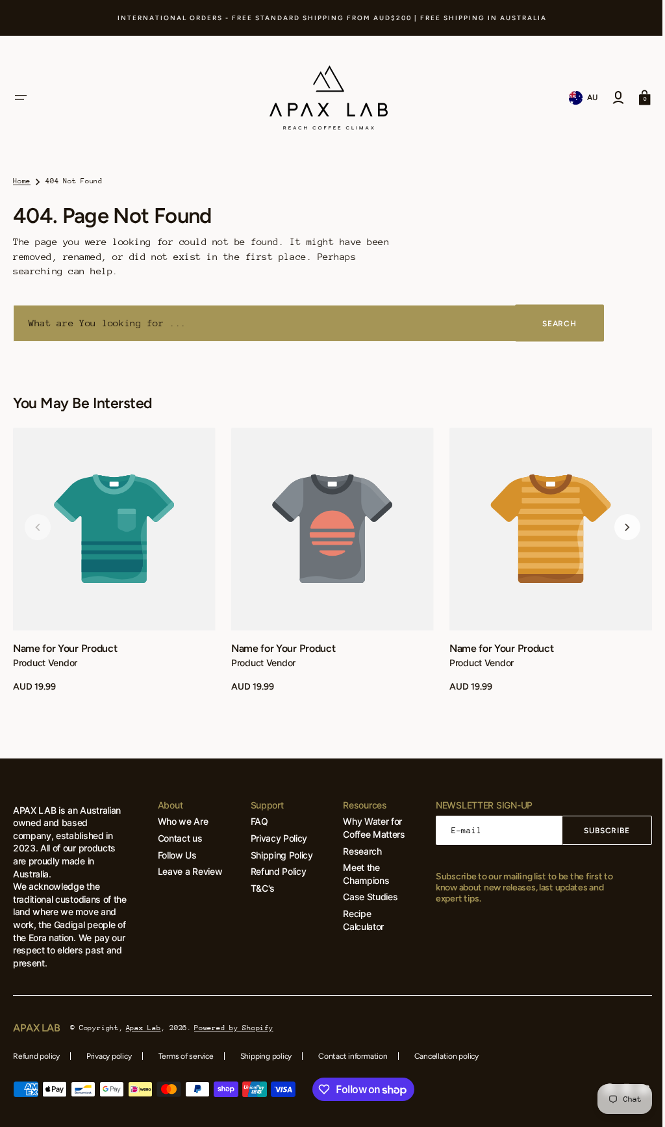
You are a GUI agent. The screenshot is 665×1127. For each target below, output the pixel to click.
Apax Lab (143, 1028)
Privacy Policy (274, 838)
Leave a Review (187, 871)
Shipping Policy (276, 855)
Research (355, 851)
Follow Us (174, 855)
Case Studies (363, 896)
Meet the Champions (359, 874)
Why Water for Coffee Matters (367, 828)
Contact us (177, 838)
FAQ (254, 821)
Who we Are (180, 821)
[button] (20, 97)
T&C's (257, 888)
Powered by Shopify (233, 1028)
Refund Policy (273, 871)
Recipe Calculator (356, 920)
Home (22, 181)
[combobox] (308, 323)
